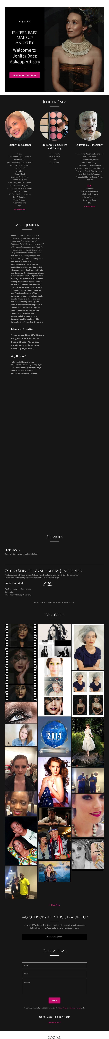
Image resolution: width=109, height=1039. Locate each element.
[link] (24, 43)
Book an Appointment (24, 75)
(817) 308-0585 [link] (25, 21)
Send (54, 1000)
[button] (19, 209)
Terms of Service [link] (75, 1008)
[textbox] (54, 965)
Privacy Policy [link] (62, 1008)
